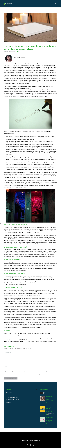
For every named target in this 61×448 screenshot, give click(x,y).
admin (14, 51)
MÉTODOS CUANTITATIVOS (12, 399)
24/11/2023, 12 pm (51, 423)
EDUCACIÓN (9, 392)
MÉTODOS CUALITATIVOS (12, 397)
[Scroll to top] (31, 441)
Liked (52, 392)
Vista (41, 392)
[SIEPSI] (8, 4)
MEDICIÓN (8, 395)
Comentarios (47, 392)
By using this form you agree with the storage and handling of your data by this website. (23, 373)
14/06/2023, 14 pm (51, 402)
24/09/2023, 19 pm (7, 51)
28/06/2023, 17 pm (51, 413)
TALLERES (8, 402)
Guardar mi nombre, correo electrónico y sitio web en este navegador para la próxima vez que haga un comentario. (30, 371)
